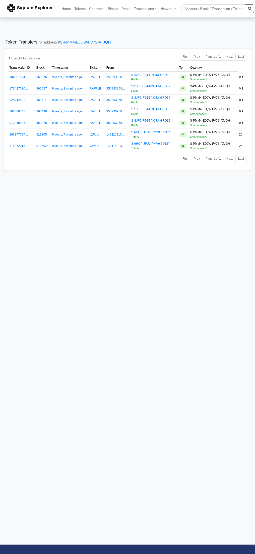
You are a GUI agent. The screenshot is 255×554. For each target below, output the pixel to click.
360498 (41, 111)
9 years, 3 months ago (67, 77)
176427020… (18, 88)
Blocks (113, 9)
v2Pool (94, 134)
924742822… (18, 100)
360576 (41, 77)
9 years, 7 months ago (67, 134)
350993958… (115, 77)
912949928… (18, 123)
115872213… (18, 146)
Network (166, 9)
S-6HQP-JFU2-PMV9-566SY (150, 132)
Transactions (144, 9)
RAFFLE (95, 77)
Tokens (80, 9)
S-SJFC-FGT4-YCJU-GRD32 (150, 75)
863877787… (18, 134)
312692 (41, 146)
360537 (41, 88)
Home (66, 9)
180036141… (18, 111)
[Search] (249, 8)
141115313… (115, 134)
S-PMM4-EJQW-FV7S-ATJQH (85, 42)
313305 (41, 134)
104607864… (18, 77)
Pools (126, 9)
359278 (41, 123)
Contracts (96, 9)
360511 (41, 100)
